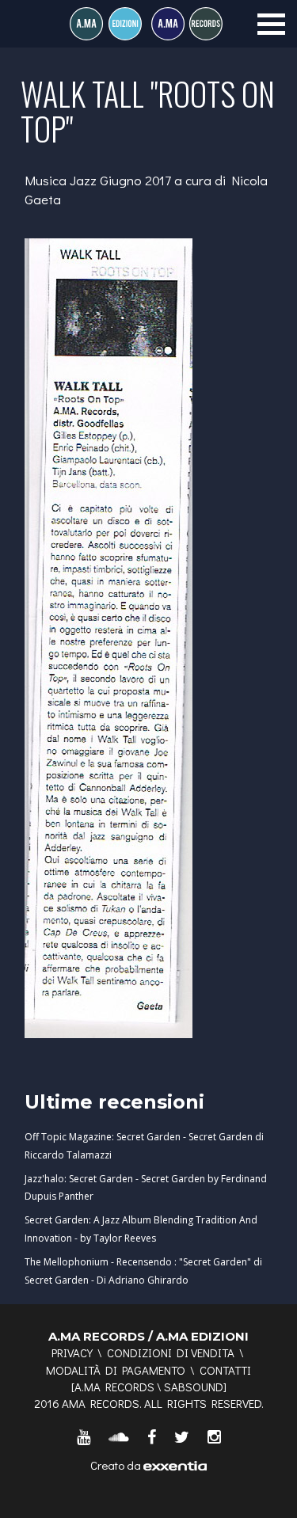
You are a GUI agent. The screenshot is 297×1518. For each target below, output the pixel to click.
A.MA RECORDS (114, 1386)
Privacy (72, 1352)
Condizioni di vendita (170, 1352)
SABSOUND (193, 1386)
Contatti (225, 1370)
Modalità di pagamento (115, 1370)
